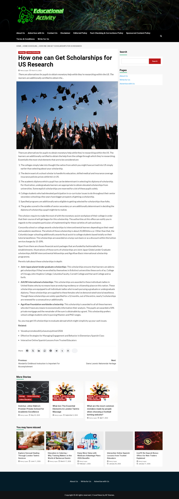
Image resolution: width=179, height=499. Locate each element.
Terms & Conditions (25, 39)
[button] (161, 36)
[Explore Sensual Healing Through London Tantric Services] (30, 440)
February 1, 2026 (85, 464)
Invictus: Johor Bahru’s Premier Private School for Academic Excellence (31, 409)
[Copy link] (75, 350)
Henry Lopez (24, 70)
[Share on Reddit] (56, 350)
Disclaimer (65, 33)
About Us (20, 33)
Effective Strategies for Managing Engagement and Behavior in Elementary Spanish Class (62, 335)
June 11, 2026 (36, 461)
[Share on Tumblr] (62, 350)
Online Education (25, 399)
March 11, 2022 (36, 70)
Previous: (39, 363)
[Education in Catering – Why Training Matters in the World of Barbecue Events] (60, 440)
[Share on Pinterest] (50, 350)
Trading (140, 447)
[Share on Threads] (68, 350)
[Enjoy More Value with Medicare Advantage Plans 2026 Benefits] (89, 440)
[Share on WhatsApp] (44, 350)
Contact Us (52, 33)
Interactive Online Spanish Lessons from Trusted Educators (49, 340)
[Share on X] (33, 350)
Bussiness (23, 447)
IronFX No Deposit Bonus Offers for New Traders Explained (147, 455)
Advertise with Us (36, 33)
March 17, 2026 (66, 461)
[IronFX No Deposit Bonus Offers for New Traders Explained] (149, 440)
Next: (101, 362)
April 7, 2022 (104, 418)
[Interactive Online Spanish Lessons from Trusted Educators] (119, 440)
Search (123, 52)
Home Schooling (33, 52)
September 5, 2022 (71, 415)
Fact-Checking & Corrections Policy (106, 33)
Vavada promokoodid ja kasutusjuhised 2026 (42, 330)
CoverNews (97, 495)
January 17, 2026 (144, 464)
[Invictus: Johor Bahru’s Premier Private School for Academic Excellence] (32, 392)
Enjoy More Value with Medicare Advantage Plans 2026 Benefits (88, 455)
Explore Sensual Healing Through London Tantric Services (28, 455)
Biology (22, 52)
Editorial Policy (80, 33)
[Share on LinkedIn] (39, 350)
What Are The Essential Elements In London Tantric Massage (66, 409)
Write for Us (43, 39)
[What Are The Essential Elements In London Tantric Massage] (67, 392)
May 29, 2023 (35, 415)
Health (81, 447)
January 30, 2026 (115, 464)
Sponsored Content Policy (138, 33)
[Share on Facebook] (27, 350)
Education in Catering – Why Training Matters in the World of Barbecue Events (60, 455)
